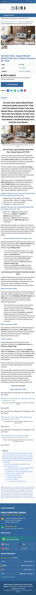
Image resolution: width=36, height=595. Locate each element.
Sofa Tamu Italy (4, 493)
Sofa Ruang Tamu (27, 488)
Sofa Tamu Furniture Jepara (26, 491)
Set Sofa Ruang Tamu (30, 487)
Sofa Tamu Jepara (12, 150)
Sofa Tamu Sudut (22, 497)
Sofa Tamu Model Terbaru (26, 496)
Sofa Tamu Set (13, 497)
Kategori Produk (9, 15)
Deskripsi (4, 97)
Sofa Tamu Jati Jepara (21, 493)
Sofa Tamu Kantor (13, 494)
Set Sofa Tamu (18, 488)
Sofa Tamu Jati (12, 493)
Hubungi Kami (13, 84)
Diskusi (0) (24, 97)
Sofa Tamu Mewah (24, 71)
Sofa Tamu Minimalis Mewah (13, 496)
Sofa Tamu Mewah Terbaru (13, 108)
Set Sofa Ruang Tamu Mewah (8, 488)
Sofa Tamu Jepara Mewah (16, 103)
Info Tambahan (14, 97)
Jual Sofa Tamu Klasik (18, 487)
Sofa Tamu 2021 (29, 490)
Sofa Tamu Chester (5, 491)
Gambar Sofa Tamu (8, 487)
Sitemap (18, 591)
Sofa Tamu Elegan (14, 491)
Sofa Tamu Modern (5, 497)
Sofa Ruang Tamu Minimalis (17, 490)
